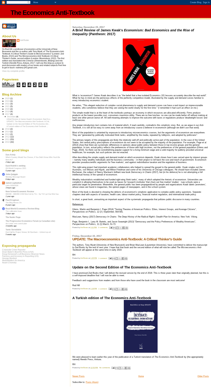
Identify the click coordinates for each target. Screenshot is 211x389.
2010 (7, 142)
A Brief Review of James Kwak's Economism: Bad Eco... (29, 119)
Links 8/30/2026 (12, 185)
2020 (7, 109)
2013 (7, 134)
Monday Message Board (15, 177)
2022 (7, 104)
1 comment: (103, 258)
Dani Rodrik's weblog (15, 166)
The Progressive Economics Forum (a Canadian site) (30, 221)
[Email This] (114, 227)
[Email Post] (110, 227)
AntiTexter (24, 40)
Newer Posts (78, 376)
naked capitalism (14, 183)
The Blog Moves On (14, 203)
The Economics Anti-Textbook (52, 12)
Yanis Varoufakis (13, 229)
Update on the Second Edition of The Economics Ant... (28, 124)
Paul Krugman (12, 200)
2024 (7, 101)
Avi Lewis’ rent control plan (16, 224)
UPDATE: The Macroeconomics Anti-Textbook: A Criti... (28, 121)
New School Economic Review (20, 191)
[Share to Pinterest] (126, 227)
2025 (7, 98)
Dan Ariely (10, 155)
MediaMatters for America (13, 260)
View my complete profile (13, 71)
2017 (7, 114)
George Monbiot (9, 258)
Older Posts (203, 376)
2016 (7, 129)
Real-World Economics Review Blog (22, 209)
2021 (7, 106)
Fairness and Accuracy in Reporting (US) (20, 256)
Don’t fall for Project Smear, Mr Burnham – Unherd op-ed (28, 232)
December (11, 117)
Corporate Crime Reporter (14, 250)
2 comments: (103, 227)
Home (141, 376)
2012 (7, 137)
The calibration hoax (14, 211)
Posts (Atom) (92, 382)
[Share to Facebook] (123, 227)
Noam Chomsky (9, 262)
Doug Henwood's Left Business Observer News (23, 254)
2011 (7, 139)
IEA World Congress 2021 (16, 168)
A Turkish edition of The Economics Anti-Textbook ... (27, 126)
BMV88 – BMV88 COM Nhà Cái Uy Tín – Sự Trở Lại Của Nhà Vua (32, 194)
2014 (7, 131)
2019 (7, 111)
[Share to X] (120, 227)
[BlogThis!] (117, 227)
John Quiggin (12, 174)
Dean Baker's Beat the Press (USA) (18, 252)
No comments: (105, 368)
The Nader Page (13, 217)
